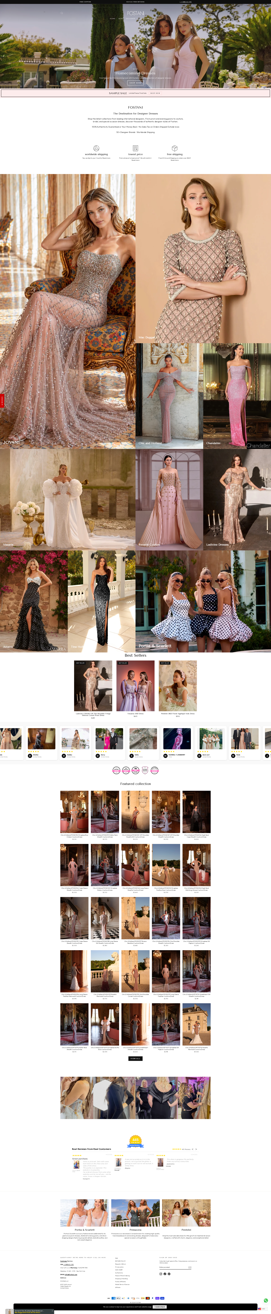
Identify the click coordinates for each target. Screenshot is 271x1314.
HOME (112, 19)
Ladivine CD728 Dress (160, 1169)
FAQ (116, 1258)
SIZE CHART (119, 1270)
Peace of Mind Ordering (122, 1275)
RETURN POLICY (120, 1261)
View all (135, 1058)
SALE (158, 19)
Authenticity (119, 1273)
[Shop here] (135, 46)
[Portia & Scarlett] (84, 1213)
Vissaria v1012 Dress (136, 714)
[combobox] (262, 1309)
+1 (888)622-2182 (68, 1264)
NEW (121, 19)
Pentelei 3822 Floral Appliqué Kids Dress (178, 714)
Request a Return (120, 1264)
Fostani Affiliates (120, 1281)
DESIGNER (131, 19)
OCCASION (146, 19)
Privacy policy (119, 1267)
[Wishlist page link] (199, 13)
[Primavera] (135, 1213)
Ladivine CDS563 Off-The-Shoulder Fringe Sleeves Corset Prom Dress (93, 714)
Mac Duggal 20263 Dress (76, 1169)
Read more (106, 158)
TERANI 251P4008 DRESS (117, 1172)
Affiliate (117, 1287)
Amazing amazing (123, 1158)
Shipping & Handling (121, 1278)
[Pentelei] (186, 1213)
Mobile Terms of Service (122, 1284)
